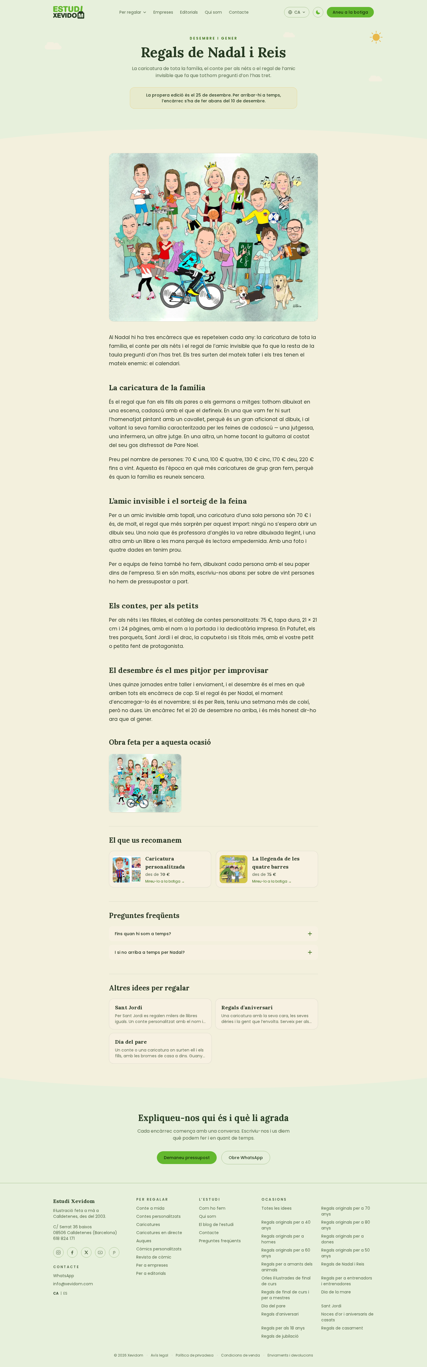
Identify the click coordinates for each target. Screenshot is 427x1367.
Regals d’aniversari (280, 1314)
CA (56, 1293)
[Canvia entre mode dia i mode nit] (318, 12)
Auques (143, 1241)
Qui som (213, 12)
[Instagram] (58, 1252)
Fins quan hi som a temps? (143, 934)
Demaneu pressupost (187, 1158)
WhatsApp (63, 1276)
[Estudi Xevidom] (68, 12)
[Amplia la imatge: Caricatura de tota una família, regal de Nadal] (145, 783)
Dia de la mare (336, 1292)
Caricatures (148, 1224)
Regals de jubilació (280, 1336)
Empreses (163, 12)
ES (65, 1293)
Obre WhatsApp (246, 1158)
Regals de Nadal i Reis (342, 1264)
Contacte (239, 12)
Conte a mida (150, 1208)
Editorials (189, 12)
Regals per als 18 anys (283, 1328)
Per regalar (130, 12)
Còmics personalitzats (159, 1249)
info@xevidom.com (73, 1284)
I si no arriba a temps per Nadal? (150, 952)
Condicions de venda (240, 1355)
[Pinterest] (114, 1252)
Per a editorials (151, 1273)
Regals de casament (342, 1328)
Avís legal (159, 1355)
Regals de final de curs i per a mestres (285, 1295)
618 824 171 (64, 1238)
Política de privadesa (195, 1355)
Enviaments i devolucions (290, 1355)
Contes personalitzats (158, 1216)
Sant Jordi (331, 1306)
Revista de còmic (153, 1257)
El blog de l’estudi (216, 1224)
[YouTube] (100, 1252)
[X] (86, 1252)
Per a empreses (152, 1265)
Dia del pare (273, 1306)
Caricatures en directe (159, 1233)
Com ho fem (212, 1208)
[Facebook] (72, 1252)
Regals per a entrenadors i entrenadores (346, 1281)
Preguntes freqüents (220, 1241)
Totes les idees (276, 1208)
